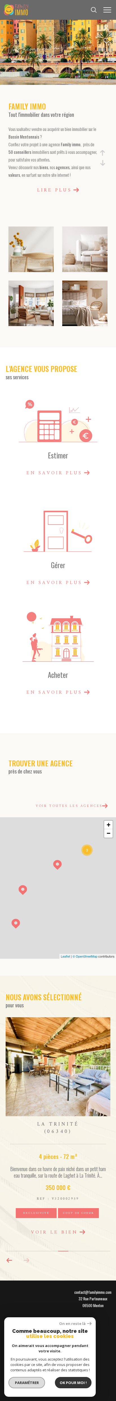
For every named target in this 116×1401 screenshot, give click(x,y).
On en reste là (72, 1324)
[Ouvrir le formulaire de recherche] (94, 10)
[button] (26, 1275)
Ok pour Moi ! (73, 1382)
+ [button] (108, 824)
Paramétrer (27, 1382)
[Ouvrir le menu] (107, 10)
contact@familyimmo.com (92, 1306)
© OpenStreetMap (85, 956)
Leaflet (65, 956)
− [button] (108, 833)
